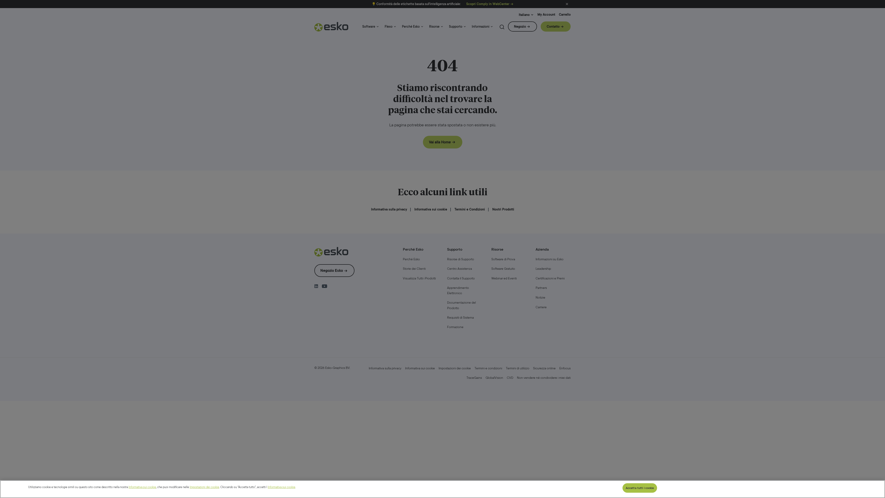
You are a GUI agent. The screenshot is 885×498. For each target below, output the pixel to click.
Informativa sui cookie (142, 487)
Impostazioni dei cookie (204, 487)
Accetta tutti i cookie (640, 488)
